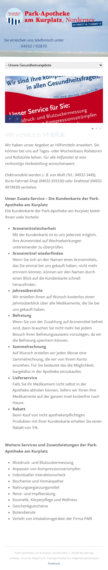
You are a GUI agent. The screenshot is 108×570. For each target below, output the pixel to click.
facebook (54, 563)
